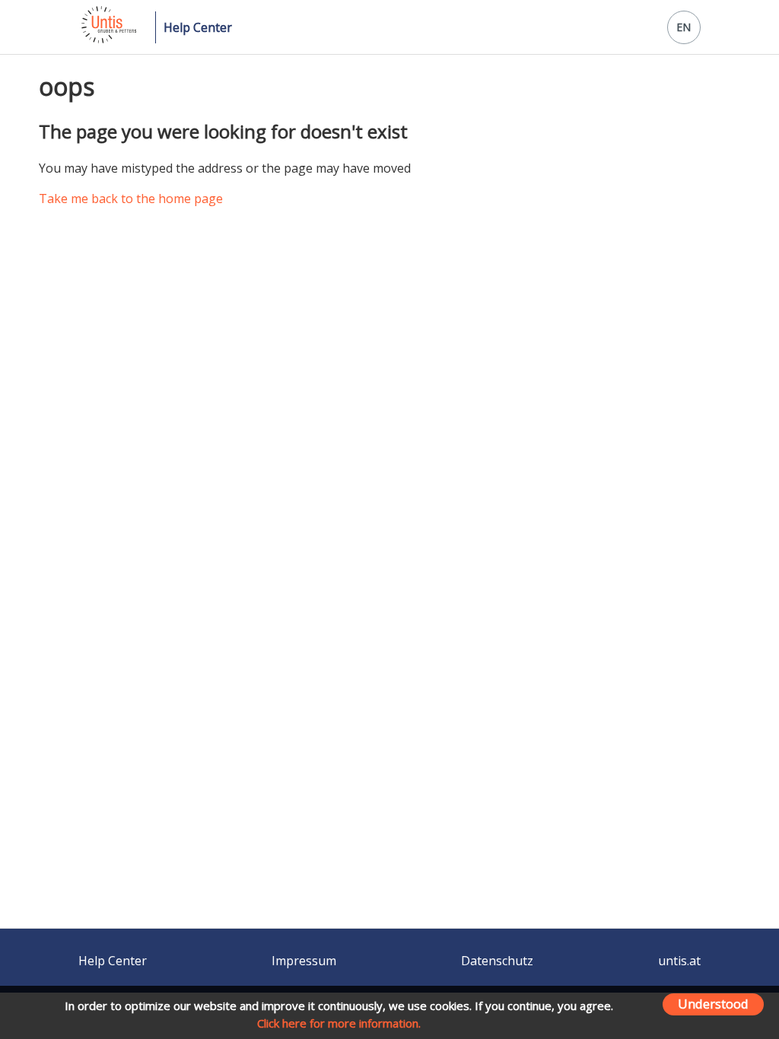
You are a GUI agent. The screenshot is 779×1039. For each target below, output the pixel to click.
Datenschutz (497, 960)
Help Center (198, 27)
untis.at (679, 960)
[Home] (107, 38)
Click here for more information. (339, 1023)
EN (683, 27)
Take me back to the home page (131, 198)
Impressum (304, 960)
